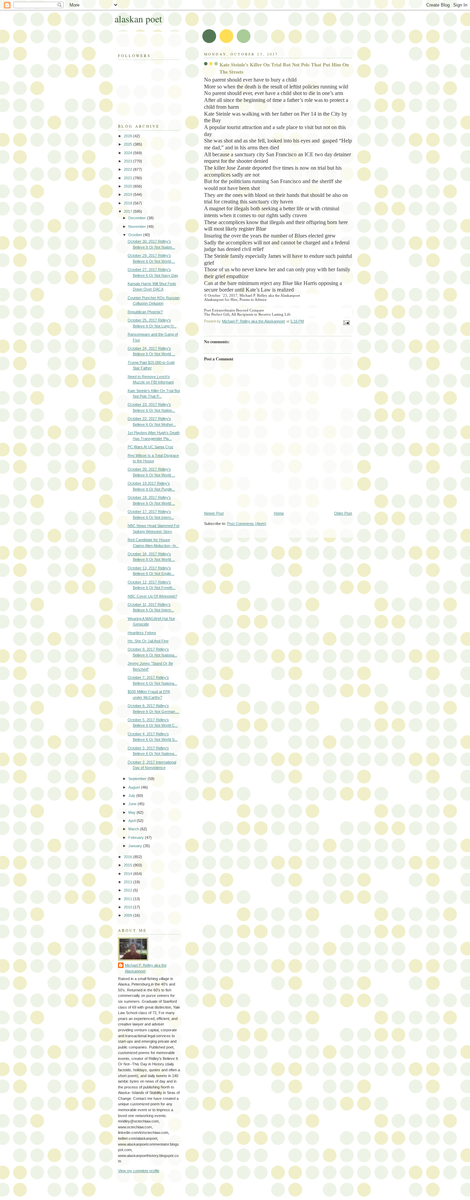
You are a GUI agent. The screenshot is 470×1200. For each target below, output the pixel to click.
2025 (128, 144)
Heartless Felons (142, 633)
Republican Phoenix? (145, 312)
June (133, 804)
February (136, 837)
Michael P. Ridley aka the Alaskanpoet (146, 968)
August (134, 787)
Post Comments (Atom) (246, 524)
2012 (128, 890)
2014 (128, 874)
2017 (128, 211)
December (137, 218)
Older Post (343, 513)
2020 (128, 186)
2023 (128, 161)
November (137, 226)
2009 (128, 915)
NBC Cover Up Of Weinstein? (152, 596)
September (138, 779)
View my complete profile (138, 1171)
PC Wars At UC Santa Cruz (150, 447)
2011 (128, 899)
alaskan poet (138, 18)
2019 (128, 194)
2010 (128, 907)
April (132, 821)
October (135, 235)
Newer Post (214, 513)
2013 (128, 882)
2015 (128, 865)
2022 (128, 169)
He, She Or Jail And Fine (148, 641)
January (135, 846)
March (134, 829)
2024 (128, 153)
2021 (128, 178)
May (132, 812)
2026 (128, 136)
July (132, 795)
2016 (128, 857)
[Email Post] (346, 322)
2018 (128, 203)
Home (279, 513)
